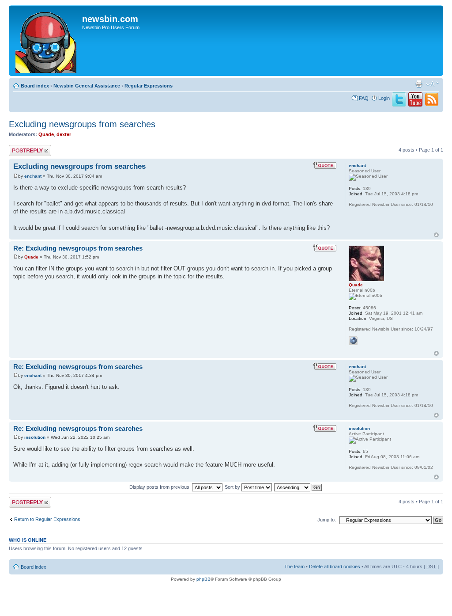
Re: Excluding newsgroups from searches (78, 248)
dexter (63, 134)
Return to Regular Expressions (47, 519)
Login (384, 98)
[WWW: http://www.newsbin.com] (353, 340)
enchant (32, 176)
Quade (46, 134)
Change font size (432, 84)
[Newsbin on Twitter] (399, 104)
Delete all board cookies (334, 566)
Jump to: (326, 519)
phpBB (203, 579)
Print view (419, 84)
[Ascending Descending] (298, 487)
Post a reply (21, 147)
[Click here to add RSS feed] (432, 104)
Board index (35, 85)
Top (436, 234)
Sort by (233, 487)
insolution (34, 437)
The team (294, 566)
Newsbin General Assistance (86, 85)
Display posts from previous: (160, 487)
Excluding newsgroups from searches (82, 124)
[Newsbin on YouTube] (415, 104)
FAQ (364, 98)
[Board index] (46, 41)
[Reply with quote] (325, 165)
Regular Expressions (148, 85)
